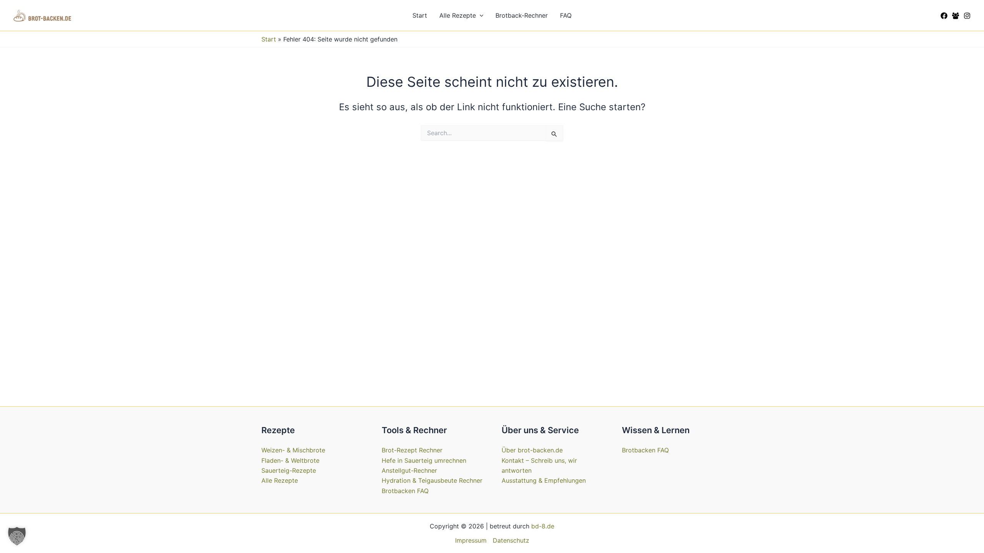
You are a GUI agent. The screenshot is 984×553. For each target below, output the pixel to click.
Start (419, 15)
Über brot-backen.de (532, 450)
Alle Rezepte (457, 15)
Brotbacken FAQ (405, 491)
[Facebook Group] (955, 15)
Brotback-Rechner (521, 15)
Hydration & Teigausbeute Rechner (432, 480)
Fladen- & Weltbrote (290, 460)
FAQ (566, 15)
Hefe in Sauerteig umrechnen (424, 460)
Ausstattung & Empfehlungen (544, 480)
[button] (480, 15)
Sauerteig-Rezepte (288, 470)
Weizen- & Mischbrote (293, 450)
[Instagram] (967, 15)
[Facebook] (944, 15)
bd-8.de (542, 526)
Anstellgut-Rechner (409, 470)
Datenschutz (511, 540)
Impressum (471, 540)
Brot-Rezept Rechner (412, 450)
